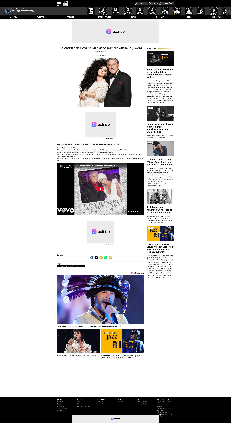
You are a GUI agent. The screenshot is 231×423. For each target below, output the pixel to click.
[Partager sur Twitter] (96, 258)
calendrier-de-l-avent (78, 266)
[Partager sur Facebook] (91, 258)
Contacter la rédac (83, 406)
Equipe (59, 404)
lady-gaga (60, 266)
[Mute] (33, 11)
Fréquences (72, 17)
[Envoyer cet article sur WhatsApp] (105, 258)
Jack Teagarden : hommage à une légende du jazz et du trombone (159, 210)
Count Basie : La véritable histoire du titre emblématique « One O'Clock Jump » (160, 128)
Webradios (42, 17)
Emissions (60, 406)
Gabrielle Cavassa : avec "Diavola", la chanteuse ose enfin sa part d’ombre (160, 162)
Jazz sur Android (142, 404)
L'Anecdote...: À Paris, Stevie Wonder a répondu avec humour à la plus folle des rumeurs (160, 248)
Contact (60, 402)
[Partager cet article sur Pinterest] (101, 258)
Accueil (13, 17)
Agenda (188, 17)
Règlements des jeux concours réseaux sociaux (164, 404)
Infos (133, 17)
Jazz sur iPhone (142, 402)
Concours (216, 17)
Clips (79, 402)
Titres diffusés (104, 17)
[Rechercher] (172, 3)
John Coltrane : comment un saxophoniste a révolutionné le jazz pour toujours (160, 73)
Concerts (80, 404)
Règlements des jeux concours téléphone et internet (164, 415)
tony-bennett (68, 266)
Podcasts (160, 17)
